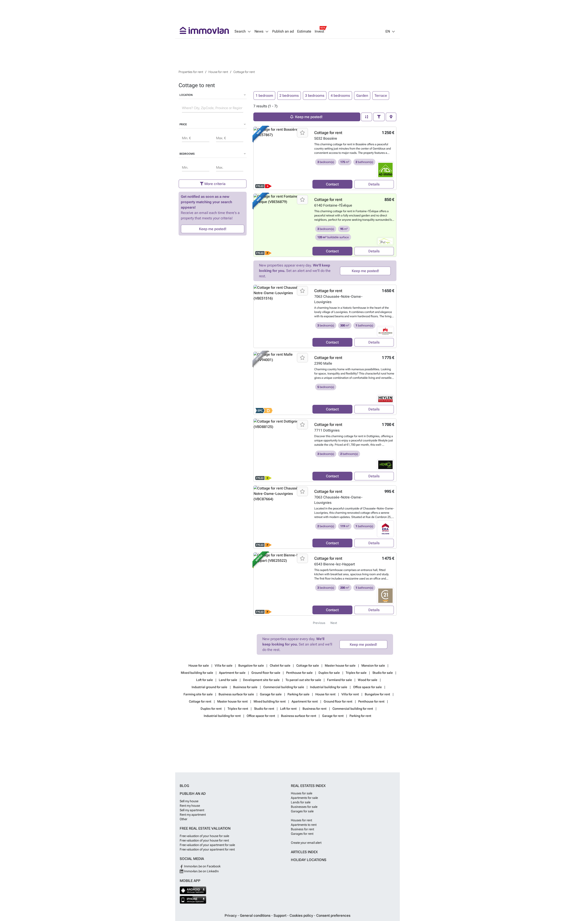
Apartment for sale (232, 672)
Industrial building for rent (222, 716)
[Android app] (193, 890)
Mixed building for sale (197, 672)
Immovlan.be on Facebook (202, 866)
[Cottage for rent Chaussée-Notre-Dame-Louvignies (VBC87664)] (281, 517)
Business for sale (245, 687)
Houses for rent (301, 820)
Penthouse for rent (371, 701)
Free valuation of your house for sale (204, 836)
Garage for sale (271, 694)
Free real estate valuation (205, 828)
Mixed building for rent (270, 701)
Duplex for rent (211, 708)
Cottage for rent (328, 132)
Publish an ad (283, 31)
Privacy (231, 915)
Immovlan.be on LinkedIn (201, 871)
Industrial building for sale (329, 687)
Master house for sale (340, 665)
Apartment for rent (305, 701)
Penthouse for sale (299, 672)
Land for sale (228, 680)
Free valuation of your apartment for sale (207, 845)
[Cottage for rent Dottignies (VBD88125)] (281, 450)
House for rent (325, 694)
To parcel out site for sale (303, 680)
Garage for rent (333, 716)
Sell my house (189, 801)
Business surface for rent (299, 716)
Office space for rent (261, 716)
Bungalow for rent (378, 694)
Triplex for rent (238, 708)
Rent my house (190, 805)
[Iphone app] (193, 900)
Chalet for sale (280, 665)
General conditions (255, 915)
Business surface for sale (237, 694)
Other (183, 819)
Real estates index (308, 786)
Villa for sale (224, 665)
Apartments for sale (304, 798)
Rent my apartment (193, 814)
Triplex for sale (356, 672)
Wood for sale (368, 680)
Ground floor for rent (338, 701)
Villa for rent (350, 694)
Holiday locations (308, 860)
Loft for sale (205, 680)
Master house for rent (232, 701)
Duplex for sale (329, 672)
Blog (184, 786)
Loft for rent (288, 708)
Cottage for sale (308, 665)
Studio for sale (383, 672)
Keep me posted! (212, 229)
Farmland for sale (340, 680)
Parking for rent (360, 716)
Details (374, 184)
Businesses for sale (304, 807)
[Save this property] (302, 132)
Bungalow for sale (251, 665)
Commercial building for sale (284, 687)
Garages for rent (302, 833)
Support (280, 915)
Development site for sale (261, 680)
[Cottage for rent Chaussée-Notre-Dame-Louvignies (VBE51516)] (281, 316)
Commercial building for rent (353, 708)
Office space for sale (368, 687)
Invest (319, 31)
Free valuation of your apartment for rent (207, 849)
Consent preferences (333, 915)
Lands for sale (300, 802)
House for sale (199, 665)
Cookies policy (302, 915)
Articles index (304, 852)
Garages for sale (302, 811)
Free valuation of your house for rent (204, 840)
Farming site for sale (198, 694)
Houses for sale (301, 793)
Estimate (304, 31)
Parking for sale (299, 694)
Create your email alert (306, 842)
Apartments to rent (303, 824)
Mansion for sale (373, 665)
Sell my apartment (192, 810)
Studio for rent (264, 708)
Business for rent (315, 708)
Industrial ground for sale (210, 687)
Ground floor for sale (266, 672)
